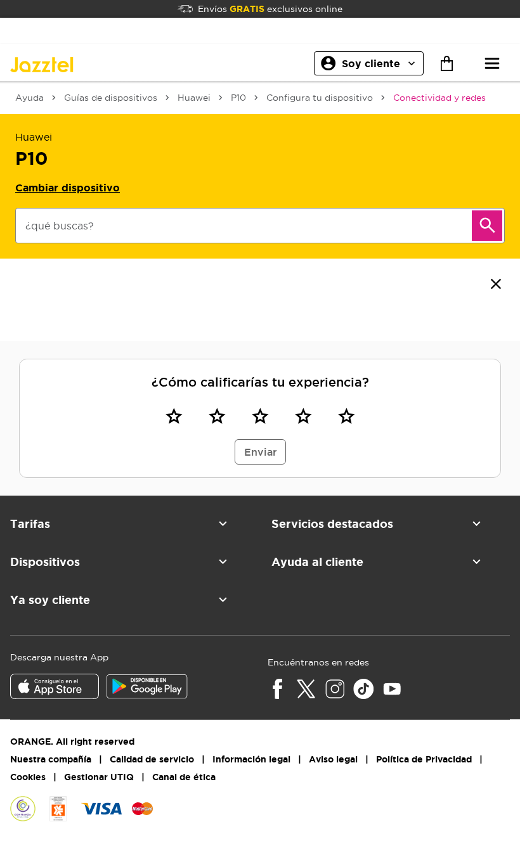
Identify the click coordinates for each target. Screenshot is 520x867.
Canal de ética (184, 777)
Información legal (251, 759)
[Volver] (496, 284)
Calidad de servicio (152, 759)
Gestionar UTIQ (99, 777)
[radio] (173, 416)
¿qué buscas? (59, 225)
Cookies (28, 777)
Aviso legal (333, 759)
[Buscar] (487, 225)
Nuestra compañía (50, 759)
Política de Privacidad (424, 759)
